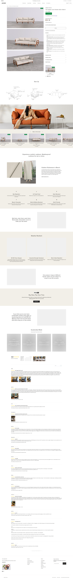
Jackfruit (6, 577)
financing (28, 563)
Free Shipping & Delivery (48, 59)
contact (42, 568)
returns (42, 564)
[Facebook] (2, 571)
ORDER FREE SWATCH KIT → (48, 22)
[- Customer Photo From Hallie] (34, 357)
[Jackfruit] (4, 3)
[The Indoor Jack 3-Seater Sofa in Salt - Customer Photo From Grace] (37, 360)
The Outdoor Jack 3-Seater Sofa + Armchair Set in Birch (18, 422)
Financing (43, 3)
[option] (36, 116)
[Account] (67, 3)
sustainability (42, 560)
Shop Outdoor (29, 3)
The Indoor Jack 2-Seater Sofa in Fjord (16, 399)
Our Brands (34, 3)
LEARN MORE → (36, 301)
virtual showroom (29, 560)
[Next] (71, 116)
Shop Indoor (24, 3)
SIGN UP (64, 563)
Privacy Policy (58, 577)
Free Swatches (48, 3)
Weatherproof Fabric (48, 55)
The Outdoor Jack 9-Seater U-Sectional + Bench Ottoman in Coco (19, 480)
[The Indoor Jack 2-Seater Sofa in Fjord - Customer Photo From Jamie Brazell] (43, 357)
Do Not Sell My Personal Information (65, 577)
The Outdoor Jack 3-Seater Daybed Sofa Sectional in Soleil (18, 442)
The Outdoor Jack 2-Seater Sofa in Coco (16, 461)
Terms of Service (54, 577)
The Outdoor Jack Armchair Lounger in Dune (16, 490)
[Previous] (1, 116)
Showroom (39, 3)
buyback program (43, 563)
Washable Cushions (48, 57)
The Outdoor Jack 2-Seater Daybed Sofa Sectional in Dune (18, 452)
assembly (42, 565)
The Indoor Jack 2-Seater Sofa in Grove (16, 547)
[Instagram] (3, 571)
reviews (28, 564)
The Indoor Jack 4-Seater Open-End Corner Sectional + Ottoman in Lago (20, 515)
